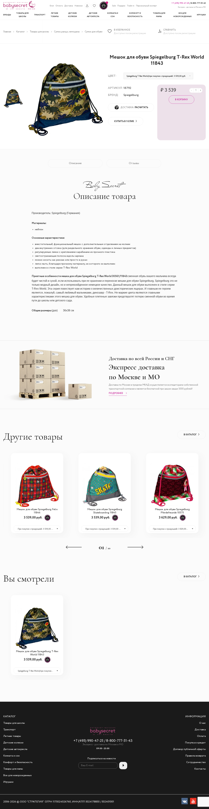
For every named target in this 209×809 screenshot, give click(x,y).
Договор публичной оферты (189, 749)
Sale (114, 6)
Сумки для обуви (93, 32)
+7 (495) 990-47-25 (180, 3)
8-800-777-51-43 (198, 3)
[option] (13, 98)
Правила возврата (195, 756)
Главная (7, 32)
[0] (104, 9)
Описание (75, 163)
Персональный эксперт (146, 6)
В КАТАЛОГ (190, 434)
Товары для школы (39, 32)
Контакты (200, 769)
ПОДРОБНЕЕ (116, 393)
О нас (202, 723)
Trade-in (130, 6)
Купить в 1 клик (124, 121)
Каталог (20, 32)
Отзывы (134, 163)
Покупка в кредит (195, 742)
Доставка (68, 6)
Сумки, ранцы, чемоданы (67, 32)
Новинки (79, 6)
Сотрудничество (196, 762)
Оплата (59, 6)
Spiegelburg (131, 95)
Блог (52, 6)
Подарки (121, 6)
